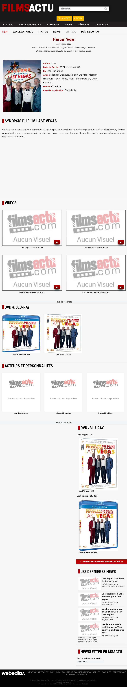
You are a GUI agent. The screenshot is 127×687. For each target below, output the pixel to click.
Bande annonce (23, 31)
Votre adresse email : (89, 658)
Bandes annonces (30, 24)
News (68, 24)
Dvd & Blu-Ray (90, 31)
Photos (43, 31)
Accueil (8, 24)
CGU (52, 672)
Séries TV (84, 24)
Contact (82, 674)
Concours (102, 24)
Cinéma (78, 18)
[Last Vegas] (22, 86)
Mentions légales (38, 672)
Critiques (53, 24)
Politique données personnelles (81, 672)
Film (4, 31)
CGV (58, 672)
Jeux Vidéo (64, 18)
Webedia (84, 684)
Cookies (106, 672)
